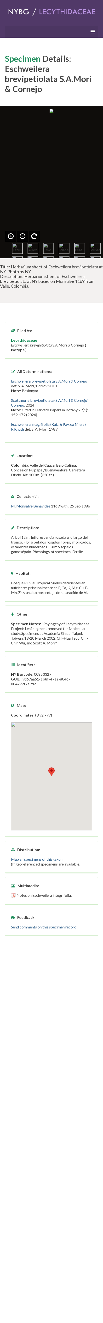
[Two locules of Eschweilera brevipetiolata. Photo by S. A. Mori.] (48, 248)
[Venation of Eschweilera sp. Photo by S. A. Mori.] (95, 248)
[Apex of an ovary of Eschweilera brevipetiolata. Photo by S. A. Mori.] (33, 248)
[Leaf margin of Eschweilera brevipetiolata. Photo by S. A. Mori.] (79, 248)
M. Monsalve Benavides (30, 506)
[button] (51, 772)
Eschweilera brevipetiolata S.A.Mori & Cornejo (49, 381)
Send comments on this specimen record (43, 927)
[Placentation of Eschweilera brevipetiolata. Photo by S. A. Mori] (64, 248)
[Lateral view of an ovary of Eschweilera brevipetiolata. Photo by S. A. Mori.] (17, 248)
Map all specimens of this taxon (37, 859)
